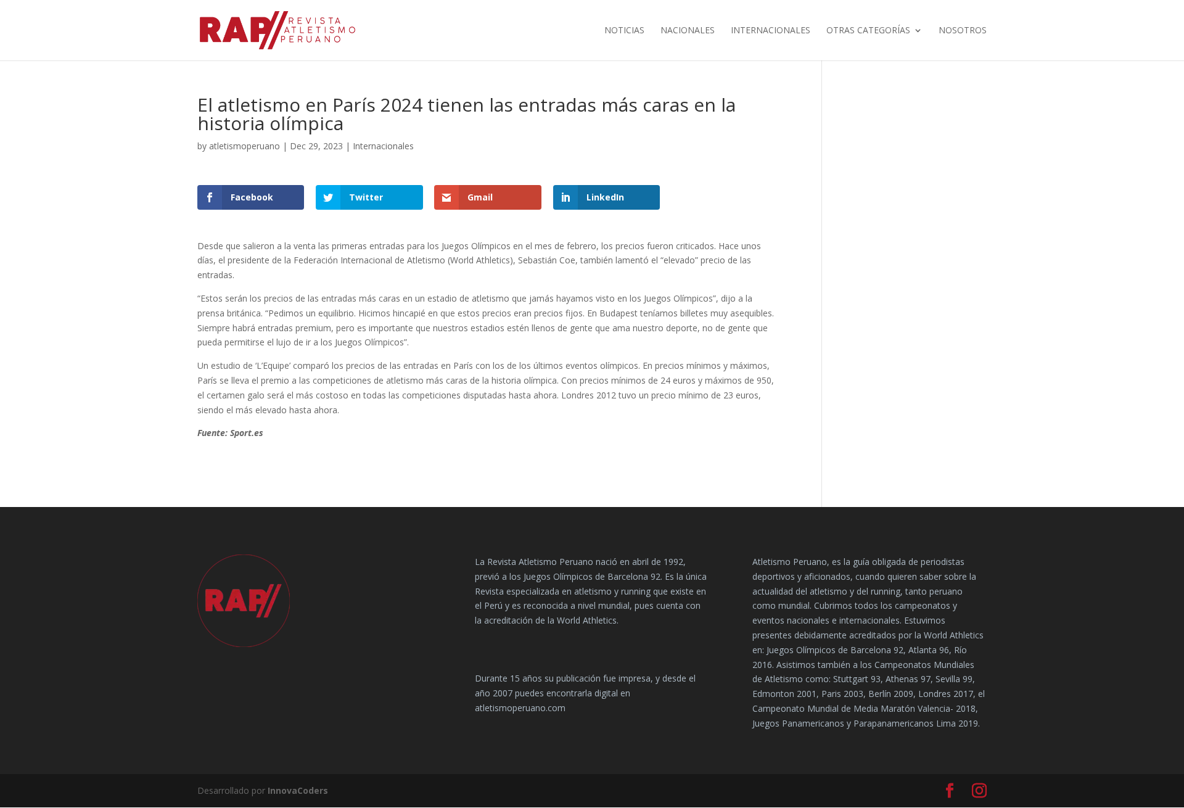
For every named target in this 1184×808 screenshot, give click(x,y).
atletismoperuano (244, 146)
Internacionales (770, 31)
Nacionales (687, 31)
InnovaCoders (298, 790)
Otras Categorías (868, 31)
